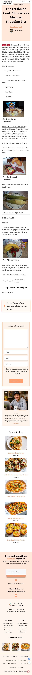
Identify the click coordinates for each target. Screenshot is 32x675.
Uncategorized (16, 27)
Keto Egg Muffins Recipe (16, 540)
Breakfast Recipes (8, 623)
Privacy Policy (24, 656)
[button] (23, 2)
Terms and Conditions (10, 663)
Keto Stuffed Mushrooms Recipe (16, 475)
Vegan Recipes (23, 630)
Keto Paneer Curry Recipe (16, 496)
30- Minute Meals (23, 623)
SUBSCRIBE (16, 575)
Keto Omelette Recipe (16, 453)
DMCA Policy (25, 663)
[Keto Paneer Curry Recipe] (16, 487)
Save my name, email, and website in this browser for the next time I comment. (17, 371)
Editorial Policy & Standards (16, 660)
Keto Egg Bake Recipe (16, 518)
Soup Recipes (8, 632)
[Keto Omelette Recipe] (16, 443)
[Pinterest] (16, 595)
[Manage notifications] (28, 671)
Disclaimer (12, 667)
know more (16, 423)
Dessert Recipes (8, 628)
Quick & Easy (22, 628)
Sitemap (20, 667)
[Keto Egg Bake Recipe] (16, 508)
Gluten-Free (22, 632)
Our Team (14, 656)
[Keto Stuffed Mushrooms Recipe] (16, 465)
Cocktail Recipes (8, 630)
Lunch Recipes (8, 626)
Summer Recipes (22, 626)
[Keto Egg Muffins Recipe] (16, 530)
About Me (6, 656)
